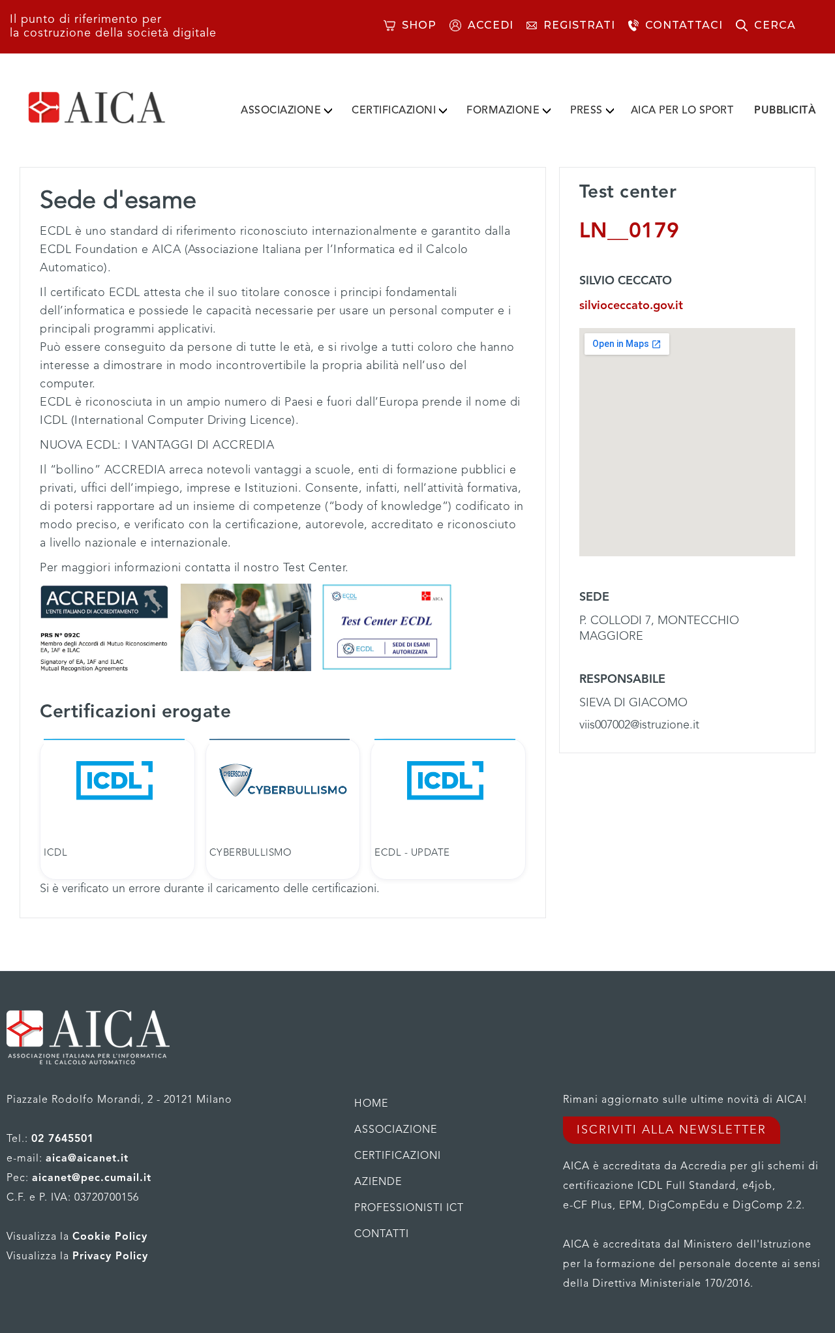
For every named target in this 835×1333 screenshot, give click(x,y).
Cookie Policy (109, 1237)
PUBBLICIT (785, 111)
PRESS (586, 111)
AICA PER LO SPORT (682, 111)
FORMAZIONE (502, 111)
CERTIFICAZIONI (394, 111)
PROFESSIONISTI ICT (409, 1208)
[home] (117, 107)
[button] (286, 108)
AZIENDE (378, 1182)
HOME (371, 1104)
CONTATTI (381, 1234)
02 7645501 (62, 1139)
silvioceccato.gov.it (631, 306)
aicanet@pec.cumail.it (91, 1178)
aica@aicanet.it (87, 1159)
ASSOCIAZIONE (281, 111)
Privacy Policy (110, 1256)
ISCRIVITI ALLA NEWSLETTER (672, 1130)
